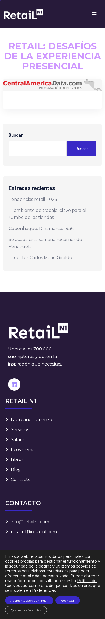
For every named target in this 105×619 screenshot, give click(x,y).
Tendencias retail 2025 (33, 199)
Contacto (21, 479)
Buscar (16, 135)
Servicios (20, 429)
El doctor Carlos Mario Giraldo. (41, 257)
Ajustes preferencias (25, 610)
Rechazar (68, 600)
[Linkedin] (14, 384)
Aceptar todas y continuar (29, 600)
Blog (16, 469)
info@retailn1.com (30, 521)
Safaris (17, 439)
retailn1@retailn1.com (34, 531)
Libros (17, 459)
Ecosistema (23, 449)
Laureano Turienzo (31, 419)
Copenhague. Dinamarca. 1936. (41, 228)
